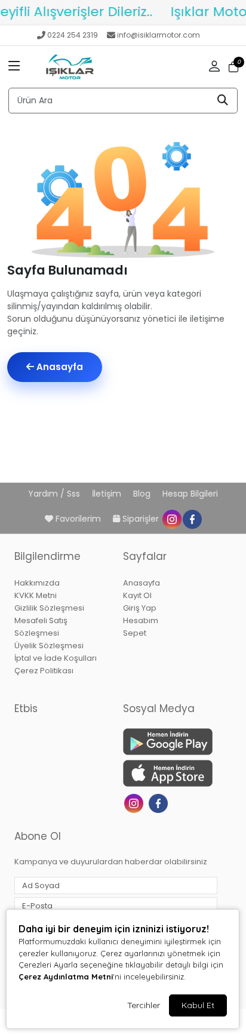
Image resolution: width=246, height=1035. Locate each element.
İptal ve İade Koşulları (55, 658)
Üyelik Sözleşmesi (49, 645)
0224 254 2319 (72, 35)
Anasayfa (58, 367)
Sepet (134, 633)
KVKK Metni (35, 595)
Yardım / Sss (55, 494)
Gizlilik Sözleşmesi (49, 608)
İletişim (108, 494)
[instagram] (171, 519)
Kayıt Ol (137, 595)
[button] (14, 66)
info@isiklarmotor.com (158, 35)
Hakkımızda (37, 583)
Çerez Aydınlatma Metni (66, 976)
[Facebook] (159, 802)
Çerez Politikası (43, 670)
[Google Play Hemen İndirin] (170, 741)
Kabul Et (198, 1005)
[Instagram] (135, 802)
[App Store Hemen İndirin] (170, 773)
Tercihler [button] (143, 1005)
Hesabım (140, 620)
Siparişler (140, 519)
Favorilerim (78, 519)
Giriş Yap (139, 608)
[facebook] (192, 519)
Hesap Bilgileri (190, 494)
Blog (143, 494)
